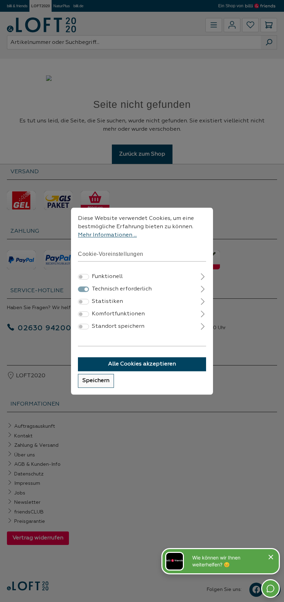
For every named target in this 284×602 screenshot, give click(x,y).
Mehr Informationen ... (107, 235)
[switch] (83, 276)
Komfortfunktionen (118, 314)
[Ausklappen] (202, 275)
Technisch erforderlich (122, 289)
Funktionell (107, 276)
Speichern (95, 380)
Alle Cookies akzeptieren (142, 364)
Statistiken (107, 301)
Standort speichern (118, 326)
